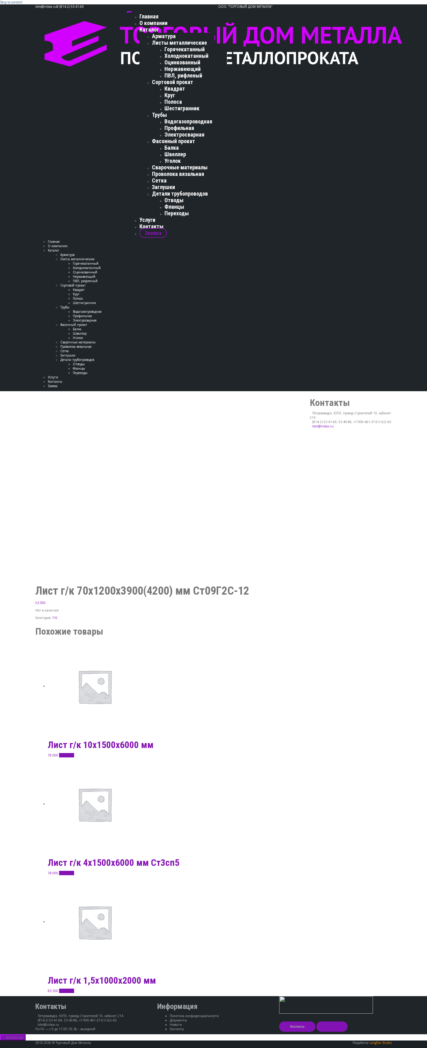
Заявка (153, 233)
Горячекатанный (184, 49)
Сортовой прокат (172, 82)
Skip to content (11, 2)
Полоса (173, 101)
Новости (176, 1024)
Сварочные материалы (180, 167)
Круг (169, 95)
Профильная (179, 128)
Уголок (172, 160)
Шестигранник (181, 108)
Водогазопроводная (188, 121)
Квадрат (174, 88)
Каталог (149, 29)
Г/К (55, 618)
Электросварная (184, 134)
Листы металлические (179, 42)
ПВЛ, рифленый (183, 75)
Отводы (173, 200)
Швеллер (175, 154)
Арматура (164, 36)
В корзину (66, 755)
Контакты (151, 226)
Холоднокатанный (186, 55)
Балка (171, 147)
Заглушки (163, 187)
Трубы (159, 115)
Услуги (147, 220)
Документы (178, 1020)
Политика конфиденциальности (194, 1016)
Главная (148, 16)
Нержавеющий (182, 69)
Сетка (159, 180)
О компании (153, 23)
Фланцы (174, 206)
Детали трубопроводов (180, 193)
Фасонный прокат (173, 141)
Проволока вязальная (178, 174)
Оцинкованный (182, 62)
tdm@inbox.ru (323, 426)
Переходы (176, 213)
